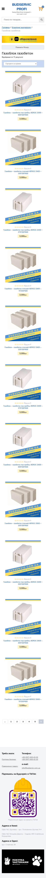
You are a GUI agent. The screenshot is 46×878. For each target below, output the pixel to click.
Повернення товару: (10, 766)
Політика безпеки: (9, 759)
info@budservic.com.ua (31, 768)
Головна (6, 27)
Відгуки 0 (27, 110)
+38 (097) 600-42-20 (30, 759)
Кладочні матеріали (21, 27)
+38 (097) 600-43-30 (30, 757)
